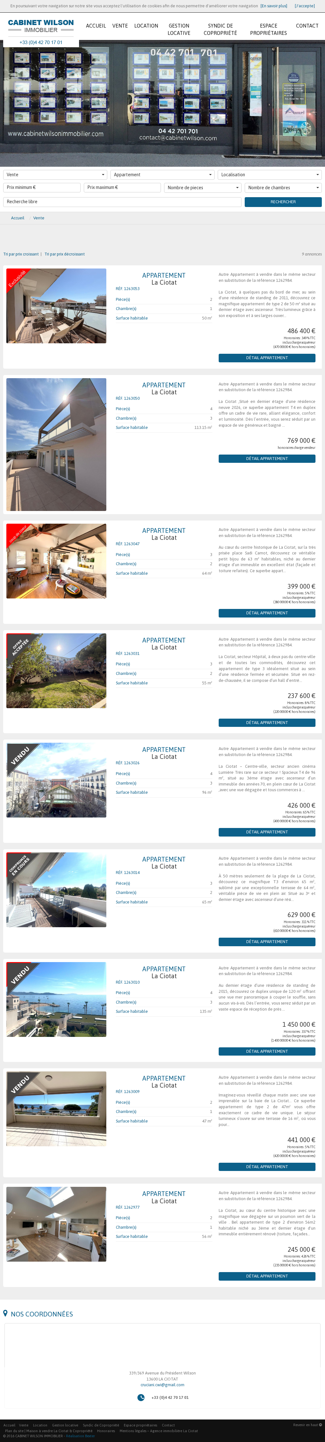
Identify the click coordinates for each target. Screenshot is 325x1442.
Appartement (127, 174)
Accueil (9, 1425)
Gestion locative (65, 1425)
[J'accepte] (305, 5)
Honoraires (106, 1431)
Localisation (233, 174)
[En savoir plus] (274, 5)
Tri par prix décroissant (64, 254)
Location (40, 1425)
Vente (12, 174)
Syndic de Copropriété (101, 1425)
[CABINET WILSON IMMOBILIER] (41, 23)
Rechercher (283, 201)
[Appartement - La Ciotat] (56, 305)
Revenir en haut (306, 1425)
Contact (168, 1425)
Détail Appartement (267, 357)
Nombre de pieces (185, 187)
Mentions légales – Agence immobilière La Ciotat (159, 1431)
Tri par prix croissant (21, 254)
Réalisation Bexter (80, 1436)
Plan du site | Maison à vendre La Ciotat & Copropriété (48, 1431)
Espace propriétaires (140, 1425)
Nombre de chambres (269, 187)
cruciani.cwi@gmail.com (162, 1384)
